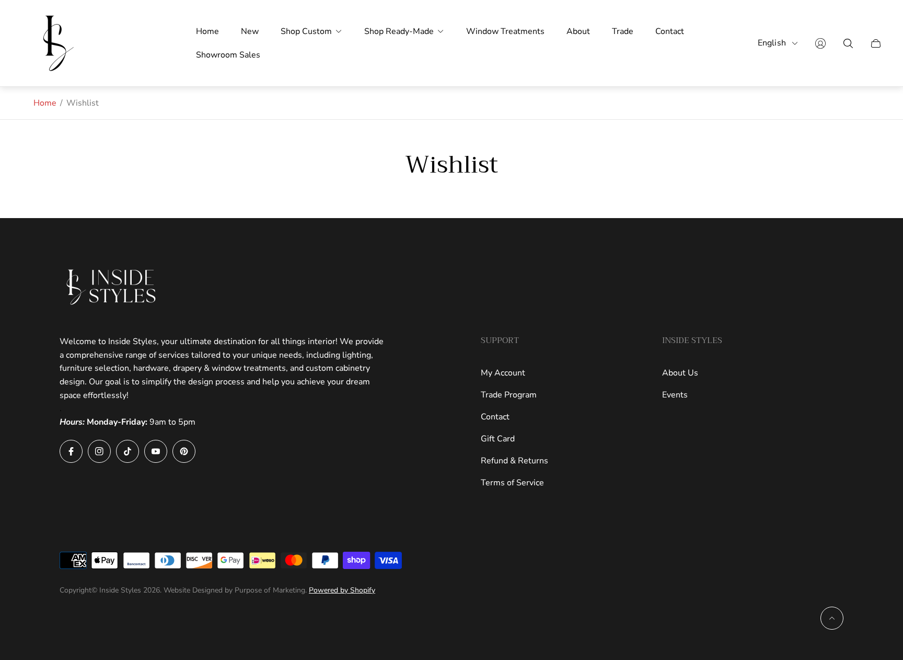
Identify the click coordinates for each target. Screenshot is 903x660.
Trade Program (509, 395)
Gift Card (498, 439)
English (772, 43)
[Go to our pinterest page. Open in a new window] (183, 451)
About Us (680, 373)
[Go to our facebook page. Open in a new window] (71, 451)
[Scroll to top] (831, 618)
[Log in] (820, 43)
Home (44, 103)
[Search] (848, 43)
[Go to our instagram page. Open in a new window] (99, 451)
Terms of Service (512, 482)
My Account (503, 373)
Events (675, 395)
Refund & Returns (514, 460)
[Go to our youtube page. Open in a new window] (155, 451)
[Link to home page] (112, 287)
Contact (495, 417)
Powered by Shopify (342, 590)
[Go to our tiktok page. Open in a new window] (127, 451)
